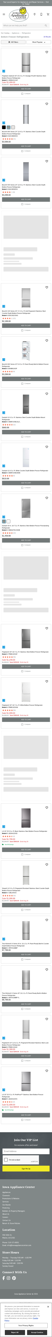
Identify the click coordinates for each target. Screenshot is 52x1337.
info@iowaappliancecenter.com (19, 1245)
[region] (26, 1320)
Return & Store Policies (11, 1223)
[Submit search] (46, 25)
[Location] (34, 14)
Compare (27, 93)
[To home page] (19, 14)
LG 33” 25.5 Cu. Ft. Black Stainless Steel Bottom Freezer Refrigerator (24, 831)
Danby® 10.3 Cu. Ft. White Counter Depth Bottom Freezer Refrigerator (25, 471)
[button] (4, 14)
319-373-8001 (13, 1242)
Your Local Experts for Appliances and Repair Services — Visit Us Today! (26, 3)
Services (5, 1201)
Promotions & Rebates (10, 1198)
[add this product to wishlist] (47, 52)
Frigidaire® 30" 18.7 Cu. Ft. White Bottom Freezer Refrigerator (22, 705)
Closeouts (6, 1195)
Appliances (15, 33)
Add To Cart (26, 89)
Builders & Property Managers (13, 1211)
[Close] (48, 1306)
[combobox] (38, 42)
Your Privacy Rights (25, 1325)
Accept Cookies (37, 1332)
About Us (5, 1214)
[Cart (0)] (48, 14)
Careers (5, 1217)
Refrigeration (26, 33)
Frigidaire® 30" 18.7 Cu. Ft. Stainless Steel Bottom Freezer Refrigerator (25, 652)
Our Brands (6, 1205)
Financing (6, 1208)
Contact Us (6, 1220)
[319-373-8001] (41, 14)
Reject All (15, 1332)
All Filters (14, 42)
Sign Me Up (26, 1168)
